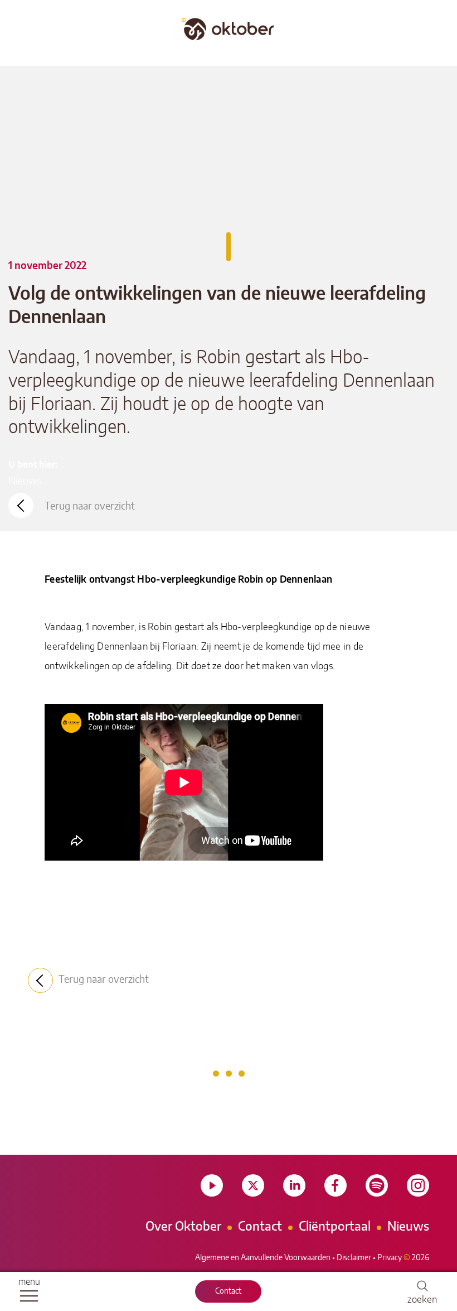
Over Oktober (183, 1227)
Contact (228, 1291)
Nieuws (24, 482)
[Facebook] (335, 1185)
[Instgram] (418, 1185)
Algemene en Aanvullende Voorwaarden (262, 1258)
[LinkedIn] (294, 1185)
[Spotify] (377, 1185)
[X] (253, 1185)
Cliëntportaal (335, 1227)
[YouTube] (212, 1185)
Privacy (389, 1258)
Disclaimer (354, 1258)
